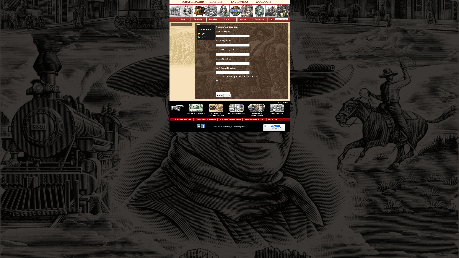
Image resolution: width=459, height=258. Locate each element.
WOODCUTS (263, 1)
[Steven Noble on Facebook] (203, 127)
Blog (182, 19)
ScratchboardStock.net (183, 119)
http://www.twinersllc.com (236, 127)
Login (202, 34)
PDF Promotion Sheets (236, 113)
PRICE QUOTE (274, 119)
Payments (259, 19)
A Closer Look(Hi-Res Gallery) (257, 114)
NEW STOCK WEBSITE (196, 113)
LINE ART (216, 1)
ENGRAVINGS (240, 1)
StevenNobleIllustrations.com (205, 119)
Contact (243, 19)
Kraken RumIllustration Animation (216, 114)
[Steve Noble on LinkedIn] (199, 127)
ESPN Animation (277, 113)
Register (285, 102)
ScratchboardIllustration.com (230, 119)
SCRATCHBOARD (193, 1)
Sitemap (243, 126)
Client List (228, 19)
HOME (198, 24)
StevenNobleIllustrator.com (255, 119)
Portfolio (198, 19)
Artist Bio (213, 19)
